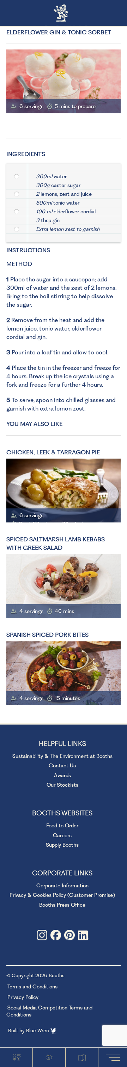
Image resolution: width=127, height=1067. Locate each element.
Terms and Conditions (32, 986)
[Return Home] (63, 13)
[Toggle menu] (114, 1057)
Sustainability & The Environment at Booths (62, 756)
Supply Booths (62, 845)
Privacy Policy (22, 997)
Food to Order (62, 825)
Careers (62, 835)
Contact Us (62, 765)
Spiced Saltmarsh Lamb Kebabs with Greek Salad (55, 543)
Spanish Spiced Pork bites (47, 634)
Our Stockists (62, 785)
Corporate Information (62, 885)
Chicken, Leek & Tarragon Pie (53, 452)
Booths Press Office (62, 905)
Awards (62, 775)
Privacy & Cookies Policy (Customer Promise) (62, 895)
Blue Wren (38, 1030)
